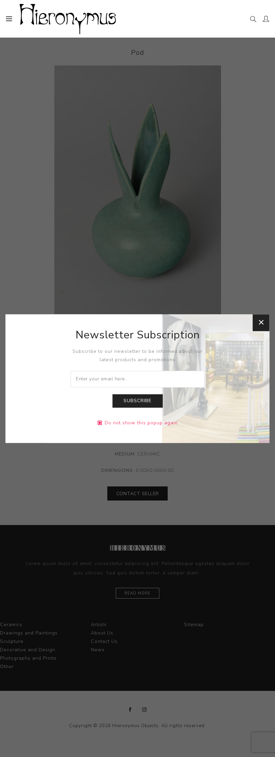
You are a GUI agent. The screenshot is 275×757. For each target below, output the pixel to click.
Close (261, 322)
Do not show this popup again (141, 423)
